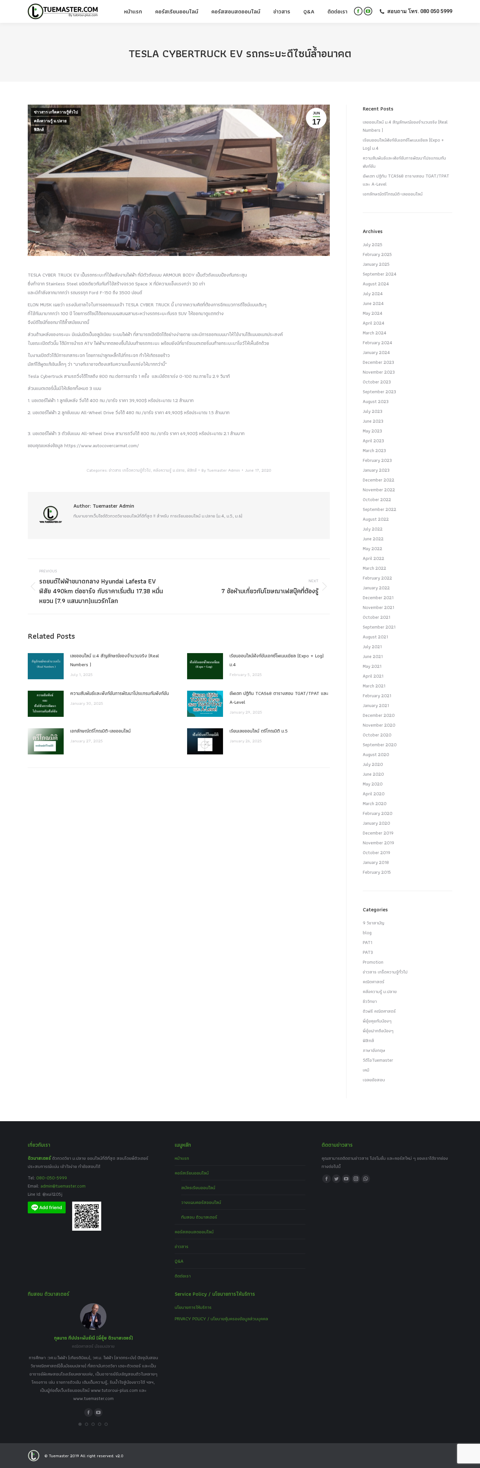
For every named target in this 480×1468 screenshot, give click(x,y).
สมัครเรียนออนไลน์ (198, 1187)
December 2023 (378, 362)
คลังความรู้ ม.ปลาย (50, 121)
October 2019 (376, 852)
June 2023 (373, 421)
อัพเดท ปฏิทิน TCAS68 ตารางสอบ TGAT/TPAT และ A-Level (279, 697)
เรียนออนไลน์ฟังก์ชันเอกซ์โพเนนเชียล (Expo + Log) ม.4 (277, 660)
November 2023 (379, 372)
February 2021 (377, 695)
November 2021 (378, 607)
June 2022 (373, 538)
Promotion (373, 962)
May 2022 (372, 548)
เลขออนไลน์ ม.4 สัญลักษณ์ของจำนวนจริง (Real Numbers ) (114, 660)
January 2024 (376, 352)
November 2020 (379, 725)
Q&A (179, 1261)
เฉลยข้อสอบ (374, 1079)
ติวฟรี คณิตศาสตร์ (379, 1011)
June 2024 (373, 303)
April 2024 (373, 323)
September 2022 (379, 509)
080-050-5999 (51, 1177)
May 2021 (372, 666)
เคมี (366, 1069)
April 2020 (374, 793)
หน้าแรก (182, 1158)
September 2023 (379, 391)
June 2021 (373, 656)
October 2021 (376, 617)
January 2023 (376, 470)
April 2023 (373, 440)
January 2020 (376, 823)
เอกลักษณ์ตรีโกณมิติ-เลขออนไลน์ (100, 731)
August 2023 (376, 401)
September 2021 (379, 627)
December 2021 (378, 597)
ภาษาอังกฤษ (374, 1050)
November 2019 (378, 842)
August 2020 (376, 754)
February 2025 (377, 254)
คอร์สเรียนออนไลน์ (192, 1172)
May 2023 (372, 430)
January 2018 (376, 862)
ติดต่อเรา (183, 1275)
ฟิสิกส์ (39, 129)
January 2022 (376, 587)
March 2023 (374, 450)
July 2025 (372, 244)
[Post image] (46, 666)
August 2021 (375, 636)
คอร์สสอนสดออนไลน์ (194, 1231)
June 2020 (373, 774)
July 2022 (373, 528)
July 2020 (373, 764)
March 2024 (374, 332)
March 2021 (374, 685)
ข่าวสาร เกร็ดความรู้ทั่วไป (56, 112)
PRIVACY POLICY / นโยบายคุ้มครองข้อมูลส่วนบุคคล (221, 1318)
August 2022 (376, 519)
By (220, 470)
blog (367, 932)
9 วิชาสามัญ (373, 922)
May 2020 (373, 783)
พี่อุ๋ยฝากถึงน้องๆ (378, 1030)
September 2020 (380, 744)
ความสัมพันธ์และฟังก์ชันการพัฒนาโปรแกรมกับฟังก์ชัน (119, 693)
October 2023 (377, 381)
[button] (80, 1424)
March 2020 (375, 803)
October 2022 (377, 499)
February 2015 (377, 872)
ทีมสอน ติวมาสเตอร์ (199, 1217)
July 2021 (372, 646)
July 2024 (373, 293)
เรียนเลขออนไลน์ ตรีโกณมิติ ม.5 (259, 731)
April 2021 (373, 676)
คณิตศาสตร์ (373, 981)
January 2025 (376, 264)
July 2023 (372, 411)
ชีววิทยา (370, 1001)
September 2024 (379, 274)
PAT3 (368, 952)
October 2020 (377, 734)
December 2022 (378, 479)
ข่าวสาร (181, 1246)
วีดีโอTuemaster (378, 1060)
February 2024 (377, 342)
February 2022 (377, 578)
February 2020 (377, 813)
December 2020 (379, 715)
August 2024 (376, 283)
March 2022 (374, 568)
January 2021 (376, 705)
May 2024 (372, 313)
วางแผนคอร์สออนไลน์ (201, 1202)
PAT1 (367, 942)
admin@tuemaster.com (62, 1186)
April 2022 (373, 558)
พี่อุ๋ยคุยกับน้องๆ (377, 1020)
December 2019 (378, 832)
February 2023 (377, 460)
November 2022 (379, 489)
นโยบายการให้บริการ (193, 1307)
